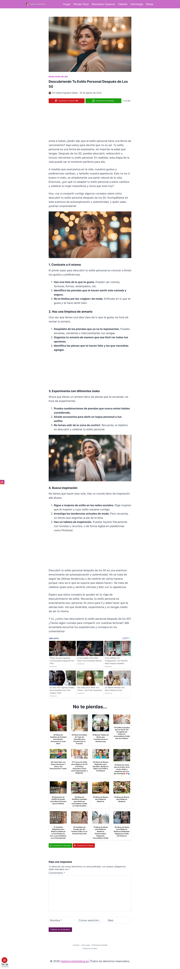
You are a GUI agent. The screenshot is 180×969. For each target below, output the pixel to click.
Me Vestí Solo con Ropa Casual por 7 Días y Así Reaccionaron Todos (58, 765)
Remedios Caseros (103, 4)
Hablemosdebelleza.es (74, 961)
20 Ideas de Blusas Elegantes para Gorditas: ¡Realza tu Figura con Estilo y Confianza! (101, 766)
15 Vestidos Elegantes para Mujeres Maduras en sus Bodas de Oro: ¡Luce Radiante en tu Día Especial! (58, 832)
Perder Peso (81, 4)
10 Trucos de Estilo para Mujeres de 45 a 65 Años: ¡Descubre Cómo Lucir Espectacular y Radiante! (79, 767)
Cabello (123, 4)
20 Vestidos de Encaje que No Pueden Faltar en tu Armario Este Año (79, 830)
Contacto (76, 945)
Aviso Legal (85, 945)
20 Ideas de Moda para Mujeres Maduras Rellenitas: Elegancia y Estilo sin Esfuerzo (122, 831)
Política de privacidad (99, 945)
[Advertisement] (90, 120)
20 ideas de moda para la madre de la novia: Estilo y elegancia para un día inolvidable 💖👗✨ (122, 770)
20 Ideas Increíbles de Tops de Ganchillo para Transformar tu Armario (79, 739)
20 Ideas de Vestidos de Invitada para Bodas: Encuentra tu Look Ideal (58, 739)
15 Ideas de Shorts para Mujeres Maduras (121, 799)
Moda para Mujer (58, 77)
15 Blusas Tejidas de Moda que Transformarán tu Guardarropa (100, 738)
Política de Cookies (90, 948)
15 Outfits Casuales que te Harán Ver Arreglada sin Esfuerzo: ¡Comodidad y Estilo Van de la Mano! (122, 732)
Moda (149, 4)
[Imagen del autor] (50, 93)
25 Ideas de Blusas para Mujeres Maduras (100, 799)
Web (110, 920)
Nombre (56, 920)
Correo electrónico (90, 920)
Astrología (137, 4)
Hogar (66, 4)
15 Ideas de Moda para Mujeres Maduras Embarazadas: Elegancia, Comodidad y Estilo (100, 832)
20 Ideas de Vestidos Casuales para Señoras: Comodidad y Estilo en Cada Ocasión (79, 801)
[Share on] (2, 487)
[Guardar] (2, 482)
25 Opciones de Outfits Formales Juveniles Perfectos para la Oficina (58, 800)
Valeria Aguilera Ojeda (67, 93)
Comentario (57, 872)
